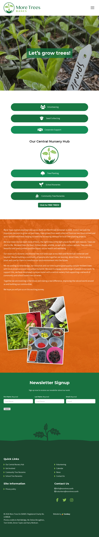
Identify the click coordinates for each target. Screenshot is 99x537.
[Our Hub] (49, 154)
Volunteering (53, 107)
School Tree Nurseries (14, 476)
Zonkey (67, 514)
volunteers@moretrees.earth (67, 491)
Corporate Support (53, 129)
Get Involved (10, 468)
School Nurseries (53, 184)
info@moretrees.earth (65, 488)
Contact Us (60, 476)
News (58, 472)
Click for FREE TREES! (49, 205)
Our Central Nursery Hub (49, 141)
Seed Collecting (53, 118)
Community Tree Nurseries (53, 196)
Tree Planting (53, 173)
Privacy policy (11, 489)
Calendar (59, 468)
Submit (7, 409)
